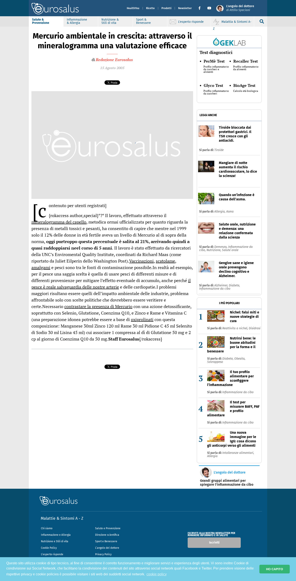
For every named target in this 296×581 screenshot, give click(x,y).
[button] (201, 8)
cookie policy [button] (156, 574)
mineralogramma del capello (58, 222)
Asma (230, 211)
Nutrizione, (214, 250)
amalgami (40, 267)
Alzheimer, (221, 285)
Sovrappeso (215, 362)
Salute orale (230, 250)
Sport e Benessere (106, 541)
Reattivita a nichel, (235, 328)
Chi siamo (46, 528)
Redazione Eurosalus (114, 59)
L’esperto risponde (52, 554)
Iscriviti (214, 542)
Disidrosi (254, 328)
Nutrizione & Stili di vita (110, 21)
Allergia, (220, 211)
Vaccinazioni (141, 261)
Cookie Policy (49, 547)
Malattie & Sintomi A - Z (62, 518)
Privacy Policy (103, 554)
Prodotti (166, 8)
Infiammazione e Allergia (56, 534)
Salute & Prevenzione (40, 21)
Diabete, (234, 285)
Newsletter (185, 8)
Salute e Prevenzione (107, 528)
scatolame (165, 261)
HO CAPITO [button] (274, 569)
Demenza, (221, 247)
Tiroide (219, 150)
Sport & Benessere (143, 21)
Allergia (212, 456)
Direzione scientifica (107, 534)
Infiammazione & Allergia (77, 21)
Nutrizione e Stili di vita (54, 541)
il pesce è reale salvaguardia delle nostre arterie (111, 284)
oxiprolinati (142, 319)
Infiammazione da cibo (214, 288)
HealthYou (133, 8)
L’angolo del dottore (107, 547)
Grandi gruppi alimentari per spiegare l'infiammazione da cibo (226, 483)
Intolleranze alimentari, (238, 453)
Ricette (150, 8)
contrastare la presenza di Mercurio (98, 306)
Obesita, (239, 358)
